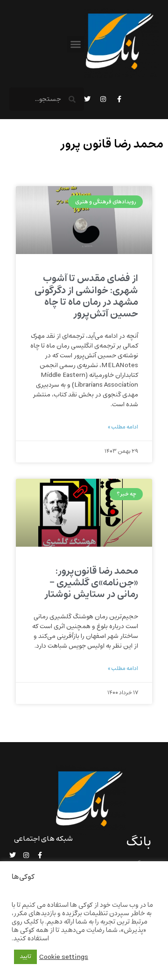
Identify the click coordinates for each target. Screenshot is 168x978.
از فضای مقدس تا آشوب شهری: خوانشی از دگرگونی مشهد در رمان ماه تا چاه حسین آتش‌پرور (86, 296)
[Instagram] (103, 99)
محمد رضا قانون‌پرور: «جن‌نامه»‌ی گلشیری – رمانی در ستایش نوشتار (91, 582)
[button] (75, 44)
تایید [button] (25, 956)
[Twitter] (87, 99)
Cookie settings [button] (63, 957)
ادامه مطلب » (123, 427)
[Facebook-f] (119, 99)
